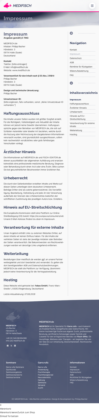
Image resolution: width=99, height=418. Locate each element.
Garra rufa (42, 367)
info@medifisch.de (19, 67)
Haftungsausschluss (79, 104)
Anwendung (43, 369)
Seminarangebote (14, 372)
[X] (11, 344)
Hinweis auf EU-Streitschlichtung (77, 117)
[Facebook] (8, 344)
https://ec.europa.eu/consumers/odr (46, 216)
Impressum (75, 54)
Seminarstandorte (14, 375)
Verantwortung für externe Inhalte (82, 124)
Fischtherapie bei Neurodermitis (45, 376)
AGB (72, 62)
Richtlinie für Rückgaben (81, 66)
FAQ (72, 75)
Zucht (40, 388)
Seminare (42, 382)
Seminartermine (13, 377)
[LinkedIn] (15, 344)
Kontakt (73, 50)
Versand (41, 385)
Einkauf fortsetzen (9, 416)
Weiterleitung (76, 130)
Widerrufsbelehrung (79, 71)
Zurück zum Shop (26, 412)
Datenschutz (76, 58)
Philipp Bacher (81, 399)
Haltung (41, 380)
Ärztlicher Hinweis (78, 108)
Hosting (73, 134)
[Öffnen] (92, 6)
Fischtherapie (44, 372)
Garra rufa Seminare (15, 367)
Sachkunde (11, 369)
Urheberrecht (76, 112)
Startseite (8, 22)
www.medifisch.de (21, 70)
